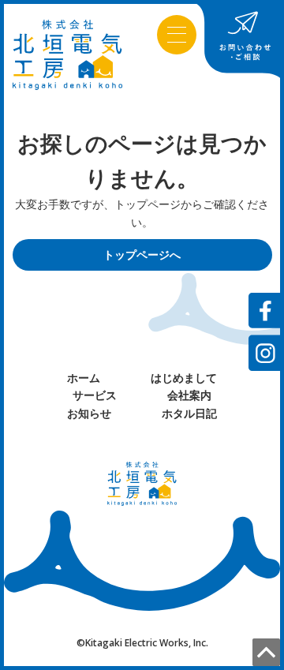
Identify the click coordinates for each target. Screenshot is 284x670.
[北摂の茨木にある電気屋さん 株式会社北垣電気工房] (67, 53)
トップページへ (142, 254)
